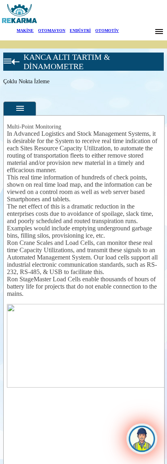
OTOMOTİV (107, 30)
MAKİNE (25, 30)
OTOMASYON (51, 30)
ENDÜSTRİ (80, 30)
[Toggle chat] (141, 439)
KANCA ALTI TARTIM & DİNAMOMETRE (67, 62)
